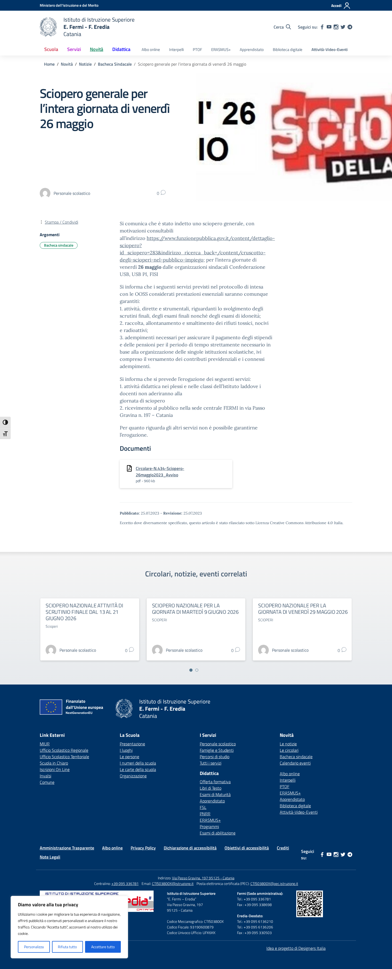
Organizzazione (133, 776)
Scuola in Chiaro (54, 763)
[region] (69, 927)
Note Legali (50, 857)
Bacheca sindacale (58, 245)
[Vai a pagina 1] (191, 670)
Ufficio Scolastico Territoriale (64, 756)
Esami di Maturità (215, 794)
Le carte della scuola (138, 769)
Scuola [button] (51, 49)
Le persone (129, 756)
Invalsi (45, 776)
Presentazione (132, 744)
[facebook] (322, 27)
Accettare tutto (103, 947)
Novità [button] (96, 49)
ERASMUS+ (221, 49)
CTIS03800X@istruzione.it (173, 883)
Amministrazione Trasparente (67, 848)
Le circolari (289, 750)
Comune (47, 782)
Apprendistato (252, 49)
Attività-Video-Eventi (329, 49)
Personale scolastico (218, 744)
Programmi (209, 826)
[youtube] (329, 27)
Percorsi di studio (214, 756)
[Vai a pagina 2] (196, 670)
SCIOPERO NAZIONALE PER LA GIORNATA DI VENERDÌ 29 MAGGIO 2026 (302, 608)
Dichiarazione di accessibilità (190, 848)
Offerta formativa (215, 781)
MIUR (45, 744)
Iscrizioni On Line (55, 769)
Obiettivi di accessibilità (247, 848)
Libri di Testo (210, 788)
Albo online (151, 49)
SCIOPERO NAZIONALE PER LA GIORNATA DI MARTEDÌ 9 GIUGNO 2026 (195, 608)
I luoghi (126, 750)
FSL (203, 807)
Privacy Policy (143, 848)
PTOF (197, 49)
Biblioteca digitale (287, 49)
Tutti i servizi (210, 763)
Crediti (283, 848)
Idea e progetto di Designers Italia (296, 948)
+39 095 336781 (125, 883)
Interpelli (176, 49)
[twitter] (343, 27)
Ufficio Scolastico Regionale (64, 750)
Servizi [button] (74, 49)
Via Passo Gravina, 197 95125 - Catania (203, 878)
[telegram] (349, 27)
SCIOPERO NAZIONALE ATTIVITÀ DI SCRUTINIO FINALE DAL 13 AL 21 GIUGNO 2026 (84, 611)
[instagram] (336, 27)
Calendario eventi (295, 763)
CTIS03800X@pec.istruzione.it (274, 883)
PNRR (205, 813)
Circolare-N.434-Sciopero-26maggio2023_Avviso (160, 471)
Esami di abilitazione (217, 833)
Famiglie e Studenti (217, 750)
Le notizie (288, 744)
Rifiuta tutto (67, 947)
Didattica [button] (121, 49)
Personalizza (34, 947)
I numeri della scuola (138, 763)
